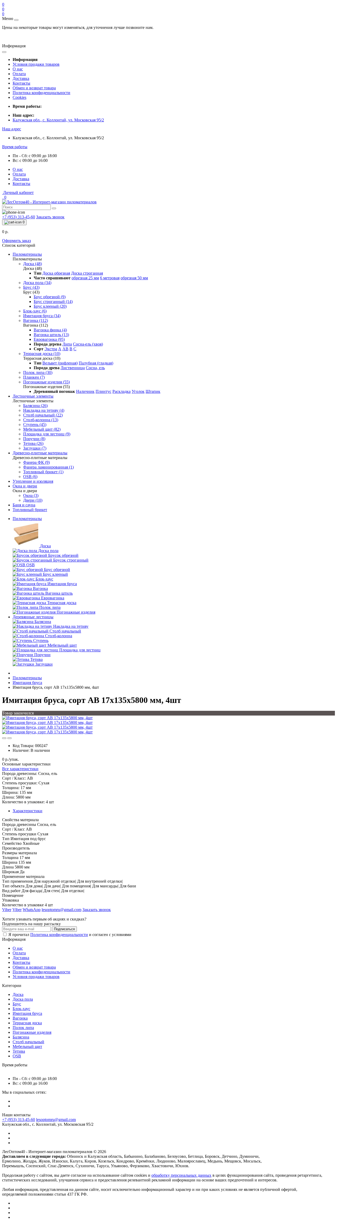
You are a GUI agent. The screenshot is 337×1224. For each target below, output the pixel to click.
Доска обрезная (56, 273)
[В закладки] (4, 738)
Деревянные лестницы (33, 617)
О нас (18, 69)
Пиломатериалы (27, 518)
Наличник (85, 391)
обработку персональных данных (181, 1175)
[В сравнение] (9, 738)
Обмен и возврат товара (34, 88)
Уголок (138, 391)
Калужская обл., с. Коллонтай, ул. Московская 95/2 (58, 120)
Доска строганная (87, 273)
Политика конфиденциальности (41, 92)
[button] (11, 129)
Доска (18, 994)
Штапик (153, 391)
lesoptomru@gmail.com (56, 1119)
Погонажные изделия (32, 1032)
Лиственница (73, 368)
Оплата (19, 73)
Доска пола (23, 999)
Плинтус (103, 391)
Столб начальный (28, 1042)
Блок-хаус (21, 1008)
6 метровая (110, 278)
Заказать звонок (50, 217)
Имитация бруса (27, 682)
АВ (65, 349)
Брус (17, 1004)
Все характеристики (20, 769)
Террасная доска (27, 1023)
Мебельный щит (27, 1046)
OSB (17, 1056)
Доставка (21, 78)
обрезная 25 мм (85, 278)
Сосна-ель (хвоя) (88, 344)
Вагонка (20, 1018)
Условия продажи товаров (36, 64)
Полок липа (23, 1027)
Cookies (19, 97)
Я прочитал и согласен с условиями (69, 934)
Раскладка (121, 391)
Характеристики (27, 811)
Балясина (21, 1037)
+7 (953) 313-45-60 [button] (18, 1119)
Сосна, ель (95, 368)
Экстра (50, 349)
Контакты (21, 83)
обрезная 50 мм (134, 278)
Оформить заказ (16, 240)
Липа (67, 344)
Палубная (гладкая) (96, 363)
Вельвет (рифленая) (60, 363)
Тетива (19, 1051)
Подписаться (64, 929)
